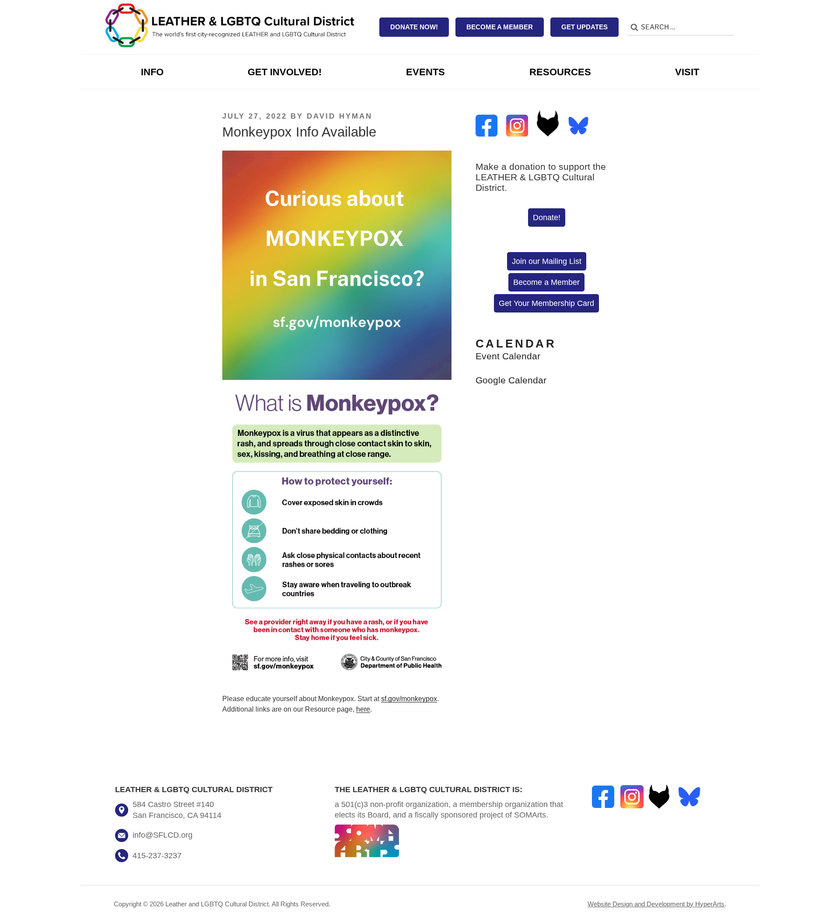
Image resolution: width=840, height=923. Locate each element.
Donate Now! (414, 27)
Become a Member (499, 27)
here (363, 709)
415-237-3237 (157, 855)
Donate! (546, 217)
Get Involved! (285, 72)
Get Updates (584, 27)
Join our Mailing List (546, 261)
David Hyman (339, 116)
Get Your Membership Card (546, 303)
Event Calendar (508, 356)
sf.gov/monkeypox (409, 698)
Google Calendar (511, 380)
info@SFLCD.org (162, 835)
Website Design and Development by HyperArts (656, 904)
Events (425, 72)
